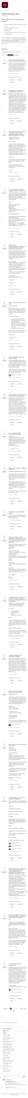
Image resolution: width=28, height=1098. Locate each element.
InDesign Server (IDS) (17, 897)
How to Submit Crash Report (19, 39)
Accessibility (15, 494)
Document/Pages (16, 340)
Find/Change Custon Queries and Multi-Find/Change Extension (17, 395)
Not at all (12, 80)
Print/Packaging (5, 1063)
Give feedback (8, 1079)
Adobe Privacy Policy (15, 1094)
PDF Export (15, 172)
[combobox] (13, 1076)
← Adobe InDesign (4, 15)
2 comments (11, 340)
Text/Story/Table (6, 1069)
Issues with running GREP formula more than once (15, 691)
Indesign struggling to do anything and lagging (15, 655)
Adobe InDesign (4, 1093)
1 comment (10, 285)
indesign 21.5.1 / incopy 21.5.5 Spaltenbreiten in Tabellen (16, 91)
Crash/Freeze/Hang (16, 377)
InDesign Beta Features (9, 1087)
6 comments (11, 416)
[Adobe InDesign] (4, 5)
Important (20, 80)
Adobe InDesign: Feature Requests (11, 1083)
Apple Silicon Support (6, 1038)
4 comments (11, 114)
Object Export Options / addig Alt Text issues (17, 468)
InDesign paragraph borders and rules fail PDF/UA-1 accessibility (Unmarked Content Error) (17, 916)
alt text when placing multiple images (17, 512)
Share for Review (6, 1066)
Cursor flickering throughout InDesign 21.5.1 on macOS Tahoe (17, 190)
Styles (4, 1068)
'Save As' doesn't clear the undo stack (17, 303)
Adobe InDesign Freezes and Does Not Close (16, 357)
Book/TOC (4, 1039)
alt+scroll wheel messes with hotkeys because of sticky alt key (17, 60)
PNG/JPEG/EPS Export (17, 638)
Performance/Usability (17, 228)
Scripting (14, 285)
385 (24, 1008)
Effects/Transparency (6, 1047)
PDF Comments (5, 1057)
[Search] (24, 1076)
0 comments (11, 73)
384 (21, 1008)
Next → (14, 1010)
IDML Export (5, 1052)
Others (15, 114)
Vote (4, 63)
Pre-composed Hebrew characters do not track (15, 433)
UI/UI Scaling (16, 73)
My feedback (16, 55)
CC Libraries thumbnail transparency (15, 964)
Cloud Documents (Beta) (7, 1041)
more (23, 112)
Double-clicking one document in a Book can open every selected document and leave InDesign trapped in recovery (17, 133)
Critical (13, 82)
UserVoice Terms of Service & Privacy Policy (14, 1093)
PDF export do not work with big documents (17, 745)
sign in (12, 1022)
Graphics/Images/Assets (17, 520)
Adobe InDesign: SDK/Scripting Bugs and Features (14, 1084)
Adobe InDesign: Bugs (9, 1081)
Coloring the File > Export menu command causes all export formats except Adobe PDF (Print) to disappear (18, 599)
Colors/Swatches (6, 1043)
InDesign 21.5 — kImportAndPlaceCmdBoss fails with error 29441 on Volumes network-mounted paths (17, 247)
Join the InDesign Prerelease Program (10, 40)
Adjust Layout (5, 1036)
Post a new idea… (6, 1030)
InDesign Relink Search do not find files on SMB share (17, 798)
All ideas (4, 1031)
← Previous (5, 1008)
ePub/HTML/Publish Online (7, 1049)
